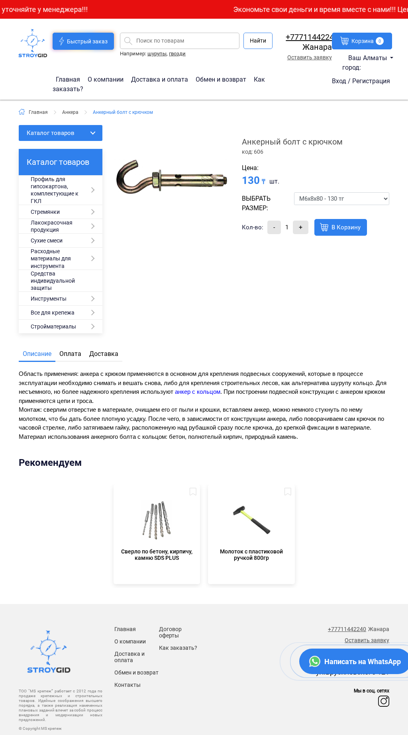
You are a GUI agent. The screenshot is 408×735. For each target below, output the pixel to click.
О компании (106, 79)
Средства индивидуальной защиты (53, 280)
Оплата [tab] (70, 354)
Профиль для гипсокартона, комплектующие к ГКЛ (54, 190)
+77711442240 (312, 37)
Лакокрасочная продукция (52, 226)
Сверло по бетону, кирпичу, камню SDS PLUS (156, 554)
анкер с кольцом (197, 391)
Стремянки (45, 212)
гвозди (177, 54)
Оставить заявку (309, 57)
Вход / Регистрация (361, 81)
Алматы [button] (375, 58)
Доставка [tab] (103, 354)
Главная (69, 79)
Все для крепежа (53, 312)
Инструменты (49, 298)
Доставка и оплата (160, 79)
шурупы (157, 54)
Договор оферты (170, 632)
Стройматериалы (53, 326)
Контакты (127, 685)
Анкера (70, 112)
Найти (258, 40)
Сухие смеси (47, 240)
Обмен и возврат (221, 79)
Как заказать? (178, 648)
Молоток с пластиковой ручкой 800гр (251, 554)
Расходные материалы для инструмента (51, 258)
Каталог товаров (51, 133)
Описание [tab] (37, 354)
